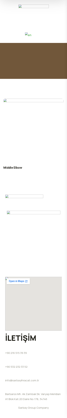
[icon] (31, 270)
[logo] (33, 9)
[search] (7, 35)
